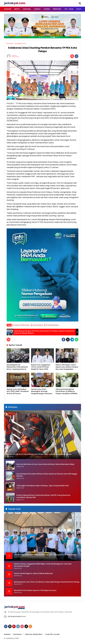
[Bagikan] (76, 56)
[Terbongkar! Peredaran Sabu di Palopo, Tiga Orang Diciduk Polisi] (10, 486)
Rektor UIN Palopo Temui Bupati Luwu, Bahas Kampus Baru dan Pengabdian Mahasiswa (67, 367)
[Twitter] (68, 339)
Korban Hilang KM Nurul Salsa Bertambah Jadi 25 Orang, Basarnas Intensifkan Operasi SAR (43, 496)
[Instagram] (22, 626)
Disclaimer (17, 634)
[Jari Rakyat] (14, 3)
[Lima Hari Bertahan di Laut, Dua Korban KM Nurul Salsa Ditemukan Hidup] (10, 465)
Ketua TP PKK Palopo (22, 325)
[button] (79, 3)
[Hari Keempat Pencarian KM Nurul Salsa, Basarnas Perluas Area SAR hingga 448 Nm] (10, 475)
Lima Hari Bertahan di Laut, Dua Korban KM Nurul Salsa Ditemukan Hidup (45, 464)
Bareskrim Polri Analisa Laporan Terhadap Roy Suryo (35, 590)
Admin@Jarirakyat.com (17, 616)
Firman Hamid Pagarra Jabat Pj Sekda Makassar (33, 573)
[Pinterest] (14, 626)
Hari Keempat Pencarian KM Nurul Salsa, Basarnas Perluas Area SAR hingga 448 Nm (46, 475)
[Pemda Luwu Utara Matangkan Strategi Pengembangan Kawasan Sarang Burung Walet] (42, 380)
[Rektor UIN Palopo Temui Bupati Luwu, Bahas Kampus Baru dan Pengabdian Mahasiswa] (67, 355)
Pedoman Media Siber (33, 634)
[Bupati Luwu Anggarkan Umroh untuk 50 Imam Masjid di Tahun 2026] (42, 355)
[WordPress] (18, 626)
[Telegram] (72, 339)
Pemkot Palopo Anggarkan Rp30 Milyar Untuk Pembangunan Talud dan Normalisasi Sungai (43, 565)
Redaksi (14, 55)
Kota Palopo (38, 325)
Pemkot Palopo (53, 325)
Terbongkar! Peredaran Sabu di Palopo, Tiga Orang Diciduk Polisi (42, 486)
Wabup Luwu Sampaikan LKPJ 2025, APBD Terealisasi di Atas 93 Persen (18, 391)
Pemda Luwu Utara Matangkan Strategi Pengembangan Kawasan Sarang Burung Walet (41, 391)
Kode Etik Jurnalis (52, 634)
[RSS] (30, 626)
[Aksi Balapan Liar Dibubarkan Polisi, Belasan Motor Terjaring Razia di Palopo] (18, 355)
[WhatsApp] (76, 339)
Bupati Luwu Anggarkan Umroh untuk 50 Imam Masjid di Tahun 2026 (40, 367)
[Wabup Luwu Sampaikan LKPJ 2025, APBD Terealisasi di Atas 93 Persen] (18, 380)
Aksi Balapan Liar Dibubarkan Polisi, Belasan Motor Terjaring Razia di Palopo (17, 367)
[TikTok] (26, 626)
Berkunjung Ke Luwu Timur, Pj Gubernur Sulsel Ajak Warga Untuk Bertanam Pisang (46, 582)
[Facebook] (63, 339)
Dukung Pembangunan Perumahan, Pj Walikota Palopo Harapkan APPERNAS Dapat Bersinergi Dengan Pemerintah (67, 391)
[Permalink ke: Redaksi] (9, 56)
